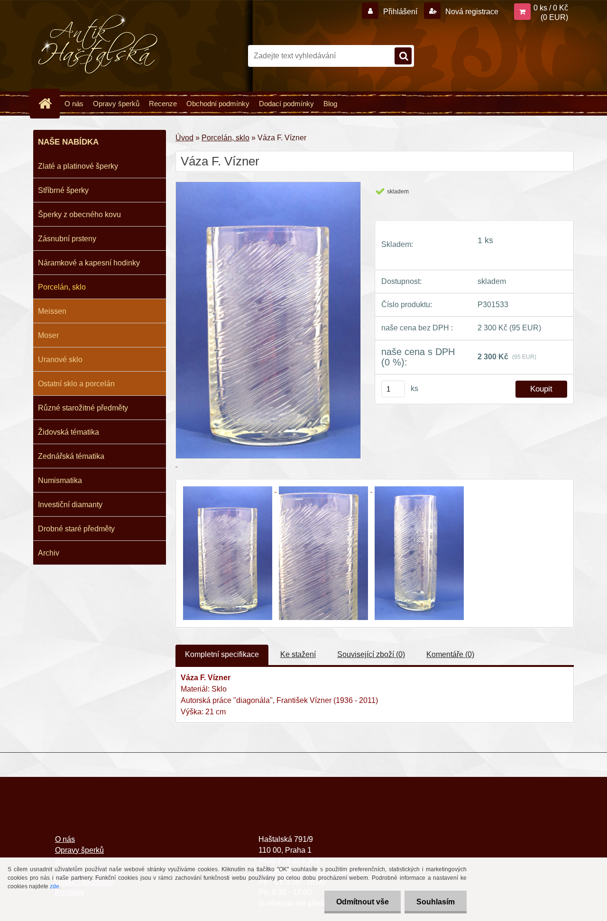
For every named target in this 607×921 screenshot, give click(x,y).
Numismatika (60, 480)
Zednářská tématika (71, 456)
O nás (73, 104)
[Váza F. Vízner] (228, 489)
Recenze (163, 104)
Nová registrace (470, 12)
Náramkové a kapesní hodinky (89, 263)
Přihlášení (400, 12)
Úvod (184, 138)
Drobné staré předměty (76, 529)
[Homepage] (49, 103)
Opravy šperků (116, 104)
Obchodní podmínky (217, 104)
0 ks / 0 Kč (550, 8)
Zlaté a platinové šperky (78, 166)
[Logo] (98, 44)
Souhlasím (435, 902)
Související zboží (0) (371, 654)
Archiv (48, 553)
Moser (48, 335)
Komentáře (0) (450, 654)
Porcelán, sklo (62, 287)
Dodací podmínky (286, 104)
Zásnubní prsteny (67, 239)
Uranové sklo (60, 360)
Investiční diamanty (70, 505)
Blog (330, 104)
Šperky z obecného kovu (79, 214)
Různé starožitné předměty (83, 408)
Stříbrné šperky (63, 190)
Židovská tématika (68, 432)
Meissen (52, 311)
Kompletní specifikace (222, 654)
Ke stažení (298, 654)
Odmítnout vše (362, 902)
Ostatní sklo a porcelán (76, 384)
